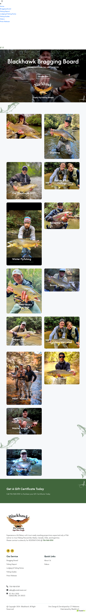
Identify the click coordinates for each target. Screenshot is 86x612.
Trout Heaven (57, 378)
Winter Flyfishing (21, 259)
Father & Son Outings (62, 181)
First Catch (18, 132)
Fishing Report (5, 11)
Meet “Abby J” (20, 398)
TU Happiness (19, 469)
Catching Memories (61, 342)
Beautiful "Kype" (59, 222)
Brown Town (57, 285)
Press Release (5, 21)
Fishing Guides (5, 16)
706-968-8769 (5, 24)
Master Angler (20, 428)
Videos (2, 19)
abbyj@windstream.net (9, 29)
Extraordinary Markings (24, 306)
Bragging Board (5, 9)
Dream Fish (18, 339)
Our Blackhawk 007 (23, 193)
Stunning (55, 152)
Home (2, 6)
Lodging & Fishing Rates (8, 14)
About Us (47, 560)
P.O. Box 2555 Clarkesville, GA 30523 (9, 35)
